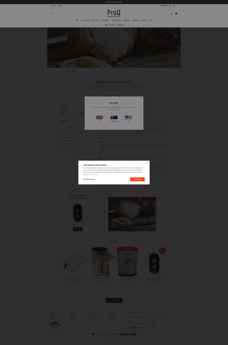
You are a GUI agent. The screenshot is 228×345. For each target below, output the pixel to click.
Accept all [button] (137, 179)
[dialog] (114, 172)
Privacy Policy (93, 174)
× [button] (146, 162)
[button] (89, 179)
